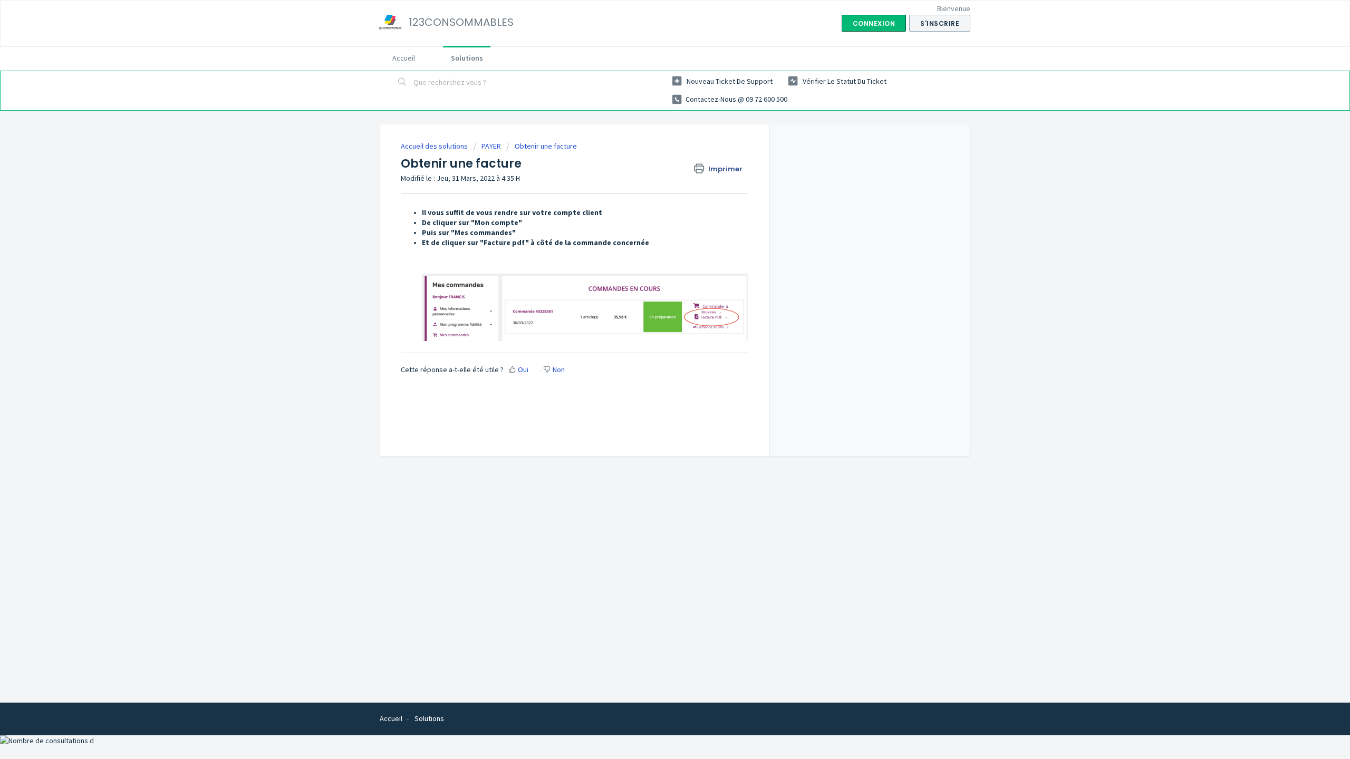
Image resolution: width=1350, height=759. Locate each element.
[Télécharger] (655, 244)
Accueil (403, 58)
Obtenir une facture (546, 146)
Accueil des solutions (435, 146)
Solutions (467, 58)
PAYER (491, 146)
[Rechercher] (402, 82)
